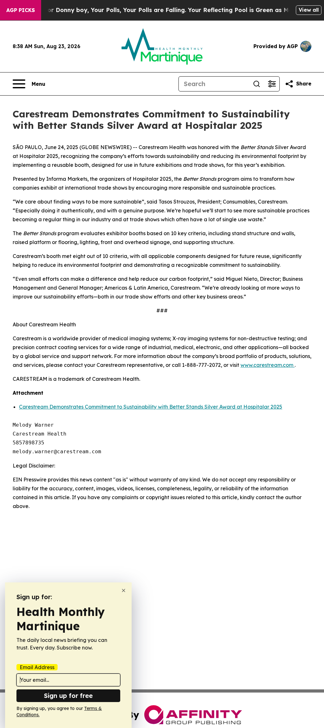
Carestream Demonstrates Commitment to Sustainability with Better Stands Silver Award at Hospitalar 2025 (150, 407)
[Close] (124, 590)
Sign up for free (68, 696)
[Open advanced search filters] (271, 84)
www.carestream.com (267, 365)
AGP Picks (20, 10)
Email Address (37, 667)
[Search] (256, 84)
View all (309, 10)
